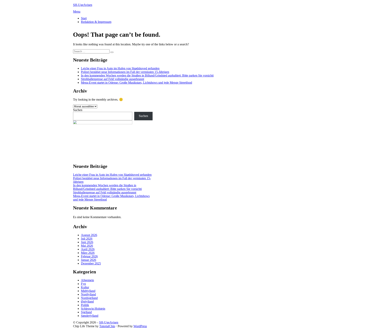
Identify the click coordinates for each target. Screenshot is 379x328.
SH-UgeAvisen (82, 5)
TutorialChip (107, 326)
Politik (85, 305)
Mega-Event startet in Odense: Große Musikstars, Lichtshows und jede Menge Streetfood (136, 82)
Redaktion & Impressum (96, 21)
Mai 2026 (87, 245)
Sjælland (86, 312)
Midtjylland (88, 290)
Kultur (85, 287)
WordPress (140, 326)
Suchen (77, 110)
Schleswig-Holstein (93, 308)
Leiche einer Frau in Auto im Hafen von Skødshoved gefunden (120, 68)
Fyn (83, 283)
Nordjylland (88, 294)
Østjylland (87, 301)
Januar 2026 (88, 260)
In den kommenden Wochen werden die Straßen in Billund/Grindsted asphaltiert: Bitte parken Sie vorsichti (147, 75)
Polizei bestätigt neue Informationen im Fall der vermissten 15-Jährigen (125, 72)
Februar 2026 (89, 256)
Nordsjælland (89, 298)
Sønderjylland (89, 315)
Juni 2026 (87, 242)
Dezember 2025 (91, 263)
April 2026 (88, 249)
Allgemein (87, 280)
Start (84, 18)
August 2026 (89, 235)
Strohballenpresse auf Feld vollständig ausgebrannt (112, 79)
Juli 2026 (86, 238)
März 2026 (88, 252)
